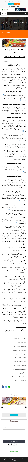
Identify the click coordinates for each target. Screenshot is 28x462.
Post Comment (14, 451)
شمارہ (3, 13)
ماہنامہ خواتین (11, 4)
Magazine (8, 32)
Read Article (14, 415)
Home (3, 32)
